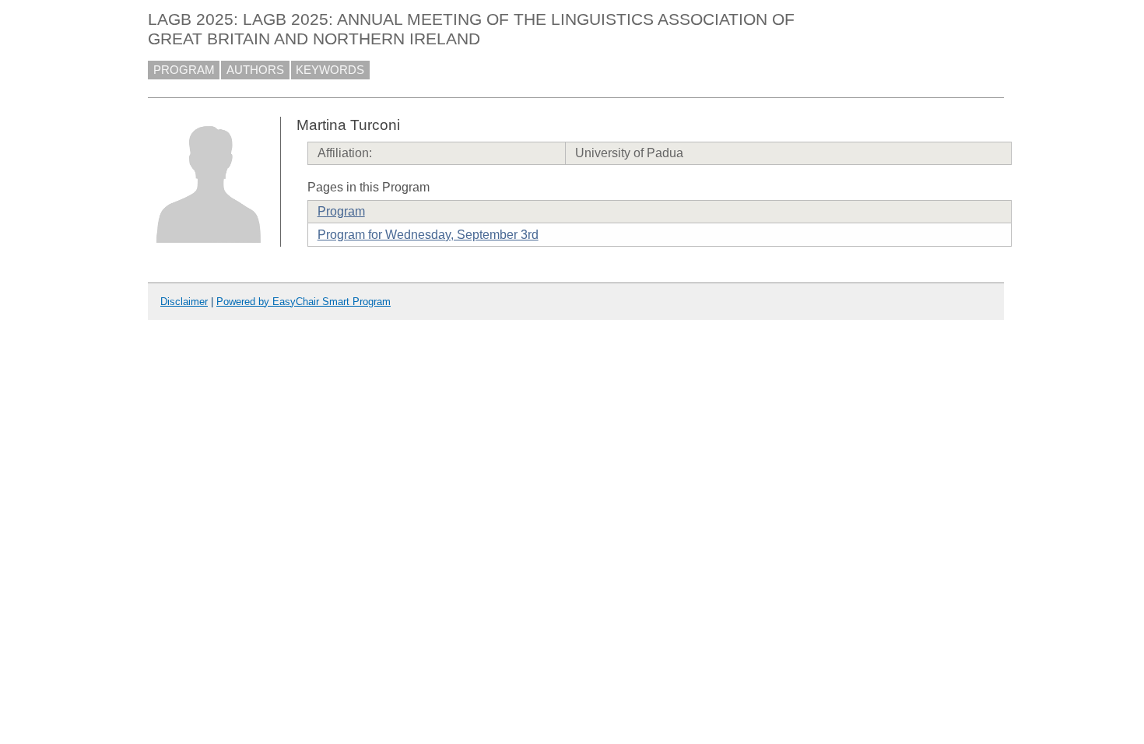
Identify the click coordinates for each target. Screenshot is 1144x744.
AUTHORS (255, 70)
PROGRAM (184, 70)
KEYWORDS (330, 70)
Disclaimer (184, 301)
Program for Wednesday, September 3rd (428, 234)
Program (341, 211)
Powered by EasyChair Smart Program (303, 301)
